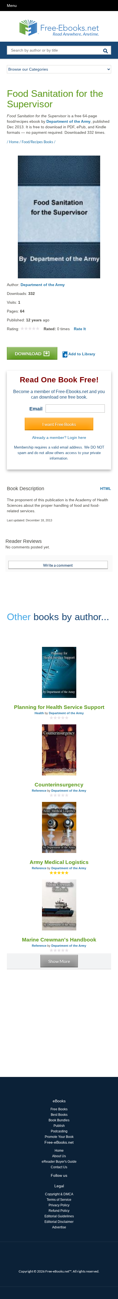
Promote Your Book (59, 1137)
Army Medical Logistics (59, 862)
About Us (59, 1156)
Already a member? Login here (59, 437)
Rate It (80, 329)
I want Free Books (59, 424)
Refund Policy (59, 1211)
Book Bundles (59, 1120)
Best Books (59, 1115)
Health (39, 713)
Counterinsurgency (59, 785)
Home (59, 1151)
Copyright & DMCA (59, 1194)
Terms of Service (59, 1200)
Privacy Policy (59, 1205)
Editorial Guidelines (59, 1216)
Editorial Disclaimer (59, 1222)
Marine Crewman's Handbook (59, 940)
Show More (59, 961)
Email (36, 409)
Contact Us (59, 1167)
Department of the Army (68, 121)
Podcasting (59, 1131)
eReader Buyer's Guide (59, 1162)
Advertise (59, 1227)
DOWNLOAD (28, 353)
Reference (39, 790)
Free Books (59, 1109)
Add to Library (81, 354)
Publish (59, 1126)
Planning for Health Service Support (59, 707)
